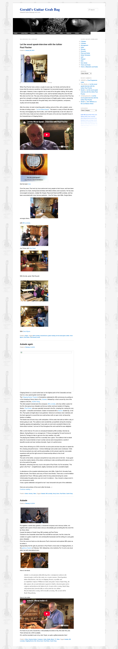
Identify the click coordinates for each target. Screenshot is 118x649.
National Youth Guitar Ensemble (88, 123)
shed (90, 125)
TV (55, 639)
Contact (77, 33)
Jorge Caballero (84, 127)
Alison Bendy (84, 118)
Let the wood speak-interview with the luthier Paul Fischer (89, 86)
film (35, 641)
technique (91, 120)
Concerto (83, 51)
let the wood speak (61, 335)
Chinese (83, 49)
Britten (95, 121)
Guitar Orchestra (85, 55)
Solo (82, 61)
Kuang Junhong (87, 121)
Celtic (82, 47)
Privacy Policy (85, 33)
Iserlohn (92, 118)
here (29, 184)
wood (38, 337)
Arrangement (84, 45)
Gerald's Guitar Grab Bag (40, 9)
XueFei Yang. (36, 401)
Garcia (87, 114)
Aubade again (26, 344)
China (26, 639)
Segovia (90, 127)
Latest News (24, 33)
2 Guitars (83, 41)
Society (31, 493)
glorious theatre (26, 548)
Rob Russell (33, 337)
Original (83, 59)
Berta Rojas (86, 125)
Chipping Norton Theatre (30, 397)
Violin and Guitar (86, 65)
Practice (87, 120)
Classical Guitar (32, 639)
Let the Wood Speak (43, 109)
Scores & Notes (41, 33)
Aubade (44, 399)
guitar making (51, 335)
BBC (85, 114)
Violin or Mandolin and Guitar (89, 67)
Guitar (26, 335)
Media (48, 639)
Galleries (68, 33)
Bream (88, 118)
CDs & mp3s (52, 33)
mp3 (82, 57)
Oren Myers (26, 331)
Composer (40, 639)
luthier (68, 335)
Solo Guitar (84, 63)
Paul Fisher (27, 337)
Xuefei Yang (69, 493)
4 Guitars (83, 43)
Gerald (83, 90)
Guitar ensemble (91, 116)
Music (52, 639)
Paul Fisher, (28, 408)
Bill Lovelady (26, 223)
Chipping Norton (29, 641)
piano (92, 121)
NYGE (86, 116)
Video (34, 493)
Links (61, 33)
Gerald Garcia (44, 335)
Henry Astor (56, 493)
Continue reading (26, 489)
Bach (90, 114)
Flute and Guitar (85, 53)
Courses (32, 33)
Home (15, 33)
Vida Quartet (94, 125)
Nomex (60, 410)
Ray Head (32, 248)
